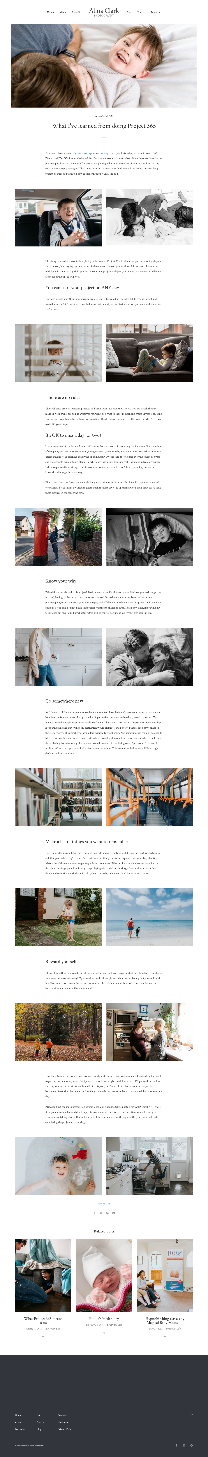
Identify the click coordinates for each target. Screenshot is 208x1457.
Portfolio (76, 12)
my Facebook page (83, 153)
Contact (141, 12)
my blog (104, 153)
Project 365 (104, 1203)
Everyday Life (104, 137)
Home (50, 12)
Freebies (62, 1415)
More (154, 12)
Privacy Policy (65, 1429)
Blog (39, 1429)
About (62, 12)
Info (129, 12)
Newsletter (64, 1422)
